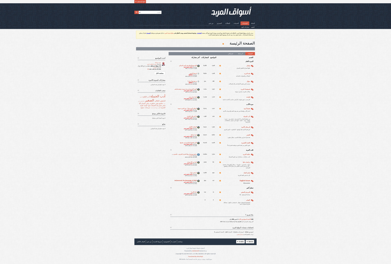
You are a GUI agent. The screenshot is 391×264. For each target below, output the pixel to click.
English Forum (245, 181)
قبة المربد (247, 73)
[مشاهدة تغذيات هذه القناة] (223, 43)
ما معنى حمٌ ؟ (193, 172)
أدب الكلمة (146, 97)
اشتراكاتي (230, 53)
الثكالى (157, 101)
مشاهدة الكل (160, 73)
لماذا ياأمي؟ (194, 192)
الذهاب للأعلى (141, 242)
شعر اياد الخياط (156, 105)
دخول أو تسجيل (141, 1)
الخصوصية (167, 242)
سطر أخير (250, 188)
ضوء (149, 105)
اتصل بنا (173, 242)
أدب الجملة (246, 116)
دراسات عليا (246, 162)
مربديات (147, 107)
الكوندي (191, 155)
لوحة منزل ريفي (193, 97)
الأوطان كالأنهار (193, 127)
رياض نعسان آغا (144, 103)
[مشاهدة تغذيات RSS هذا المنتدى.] (220, 67)
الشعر (248, 135)
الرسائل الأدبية (245, 127)
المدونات (236, 23)
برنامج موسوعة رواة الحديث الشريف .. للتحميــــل (184, 154)
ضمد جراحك (194, 135)
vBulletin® (195, 251)
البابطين (162, 101)
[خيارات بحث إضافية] (140, 12)
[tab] (250, 53)
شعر (163, 105)
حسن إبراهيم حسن (152, 64)
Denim (251, 242)
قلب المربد (249, 150)
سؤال (248, 81)
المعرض (219, 23)
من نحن (211, 23)
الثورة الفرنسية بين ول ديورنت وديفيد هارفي (186, 89)
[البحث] (136, 12)
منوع (142, 107)
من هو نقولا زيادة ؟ (192, 81)
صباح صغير (240, 234)
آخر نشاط (240, 53)
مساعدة (180, 242)
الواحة (248, 97)
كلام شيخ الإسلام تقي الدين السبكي (188, 65)
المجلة (253, 23)
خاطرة (152, 103)
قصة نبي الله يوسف (192, 162)
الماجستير (142, 101)
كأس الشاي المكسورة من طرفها (188, 142)
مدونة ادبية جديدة (154, 107)
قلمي (159, 107)
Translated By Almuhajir (195, 256)
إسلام (248, 66)
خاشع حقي (159, 103)
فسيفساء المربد (245, 89)
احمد (141, 97)
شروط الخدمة (193, 73)
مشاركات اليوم (245, 27)
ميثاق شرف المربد (169, 33)
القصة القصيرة (245, 143)
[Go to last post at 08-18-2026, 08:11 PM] (148, 69)
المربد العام (249, 61)
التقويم (253, 27)
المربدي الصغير (245, 192)
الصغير (149, 100)
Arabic (241, 242)
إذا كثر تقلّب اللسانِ (192, 116)
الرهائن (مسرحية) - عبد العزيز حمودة (187, 108)
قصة (145, 105)
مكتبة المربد (246, 154)
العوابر (248, 200)
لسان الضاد (247, 173)
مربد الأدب (249, 104)
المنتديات (245, 23)
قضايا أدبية (247, 108)
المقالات (227, 23)
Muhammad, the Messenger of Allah (186, 180)
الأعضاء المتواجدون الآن (245, 219)
